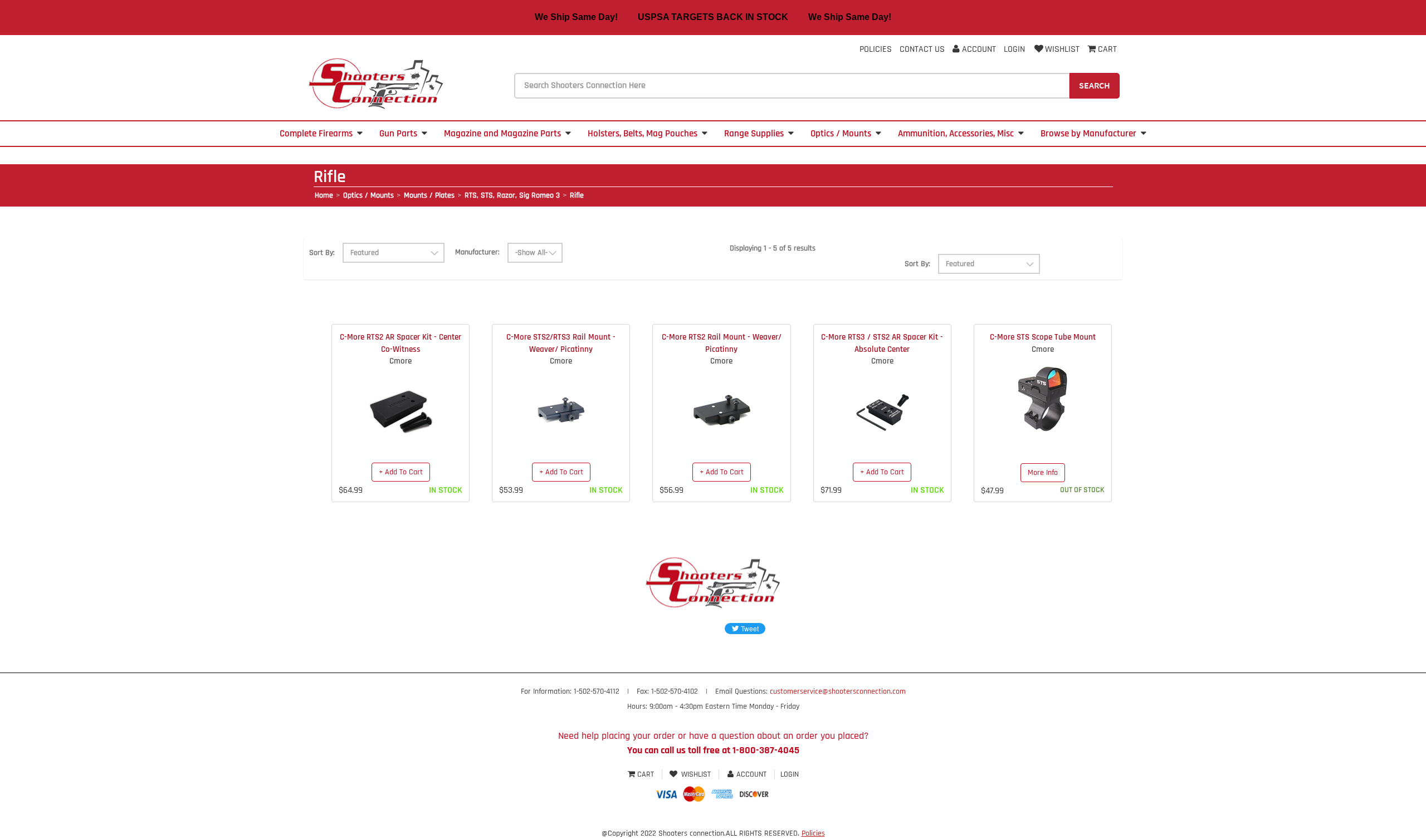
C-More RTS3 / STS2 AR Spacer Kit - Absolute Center (882, 343)
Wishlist (1062, 49)
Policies (875, 49)
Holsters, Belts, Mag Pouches (642, 133)
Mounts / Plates (429, 195)
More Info (1043, 473)
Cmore (400, 361)
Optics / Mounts (840, 133)
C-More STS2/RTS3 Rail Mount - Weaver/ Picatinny (561, 343)
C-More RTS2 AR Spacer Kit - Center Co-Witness (400, 343)
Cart (645, 774)
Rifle (577, 195)
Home (324, 195)
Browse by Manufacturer (1088, 133)
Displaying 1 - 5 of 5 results (772, 248)
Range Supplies (754, 133)
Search (1094, 85)
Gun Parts (398, 133)
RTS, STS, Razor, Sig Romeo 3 (512, 195)
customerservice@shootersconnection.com (838, 691)
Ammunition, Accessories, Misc (956, 133)
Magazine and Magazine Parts (502, 133)
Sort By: (322, 253)
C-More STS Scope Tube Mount (1043, 337)
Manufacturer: (477, 252)
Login (1014, 49)
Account (978, 49)
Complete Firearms (316, 133)
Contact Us (922, 49)
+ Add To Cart (401, 472)
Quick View (400, 401)
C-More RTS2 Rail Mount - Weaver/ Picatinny (722, 343)
